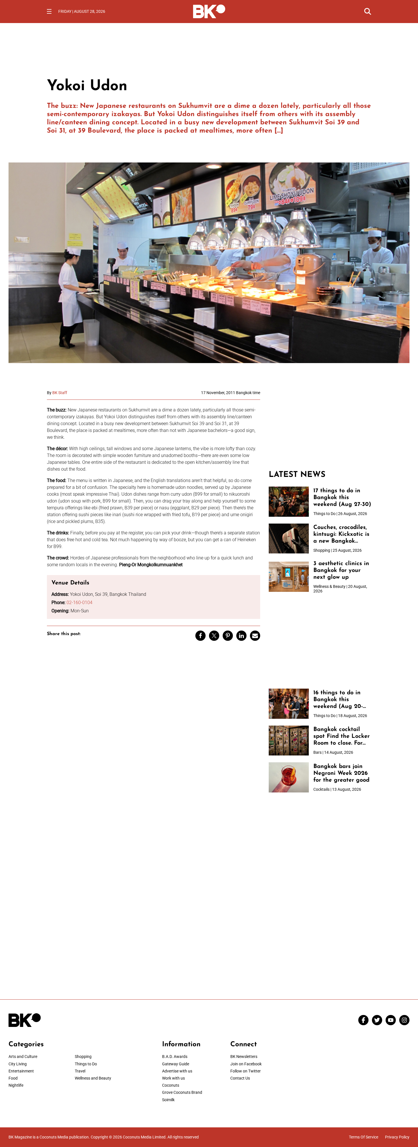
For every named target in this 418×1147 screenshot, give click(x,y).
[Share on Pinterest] (228, 636)
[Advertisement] (320, 426)
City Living (18, 1064)
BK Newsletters (243, 1056)
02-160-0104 (79, 602)
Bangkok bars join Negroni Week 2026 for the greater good (341, 773)
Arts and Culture (23, 1056)
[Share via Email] (255, 636)
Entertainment (21, 1071)
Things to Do (86, 1064)
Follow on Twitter (245, 1071)
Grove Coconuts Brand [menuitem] (182, 1092)
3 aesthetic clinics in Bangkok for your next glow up (341, 570)
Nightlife (16, 1085)
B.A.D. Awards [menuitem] (174, 1056)
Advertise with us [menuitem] (177, 1071)
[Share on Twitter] (214, 636)
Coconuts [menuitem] (170, 1085)
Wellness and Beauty (93, 1078)
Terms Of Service (363, 1137)
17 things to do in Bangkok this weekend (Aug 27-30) (342, 497)
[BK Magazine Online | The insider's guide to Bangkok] (209, 11)
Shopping (83, 1056)
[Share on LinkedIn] (241, 636)
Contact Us (240, 1078)
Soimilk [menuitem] (168, 1099)
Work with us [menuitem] (173, 1078)
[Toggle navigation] (49, 11)
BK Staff (59, 392)
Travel (80, 1071)
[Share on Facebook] (200, 636)
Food (13, 1078)
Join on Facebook (246, 1064)
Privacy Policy (397, 1137)
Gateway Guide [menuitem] (175, 1064)
